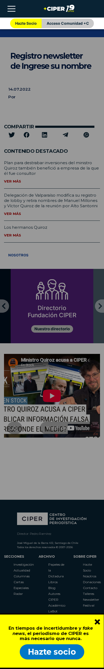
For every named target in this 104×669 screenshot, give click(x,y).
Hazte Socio (26, 23)
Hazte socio (52, 652)
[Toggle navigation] (11, 9)
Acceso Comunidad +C (68, 23)
